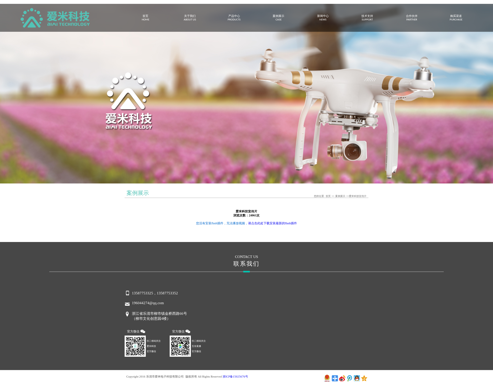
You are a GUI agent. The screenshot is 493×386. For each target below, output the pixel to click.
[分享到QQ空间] (364, 378)
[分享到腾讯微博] (349, 378)
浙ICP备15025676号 (235, 376)
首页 (328, 196)
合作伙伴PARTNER (412, 18)
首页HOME (145, 18)
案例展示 (340, 196)
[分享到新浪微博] (342, 378)
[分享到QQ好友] (357, 378)
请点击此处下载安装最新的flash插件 (272, 223)
